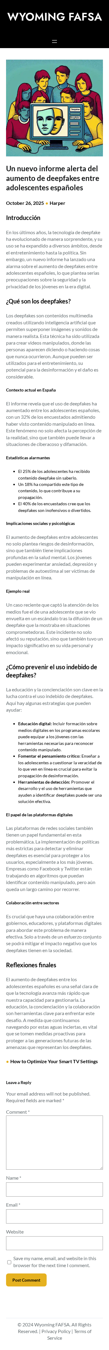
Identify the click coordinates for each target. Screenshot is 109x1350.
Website (15, 1231)
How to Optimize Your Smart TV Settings (54, 1061)
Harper (57, 203)
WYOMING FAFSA (54, 17)
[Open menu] (54, 41)
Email (13, 1204)
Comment (18, 1112)
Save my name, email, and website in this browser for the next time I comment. (54, 1261)
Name (13, 1178)
